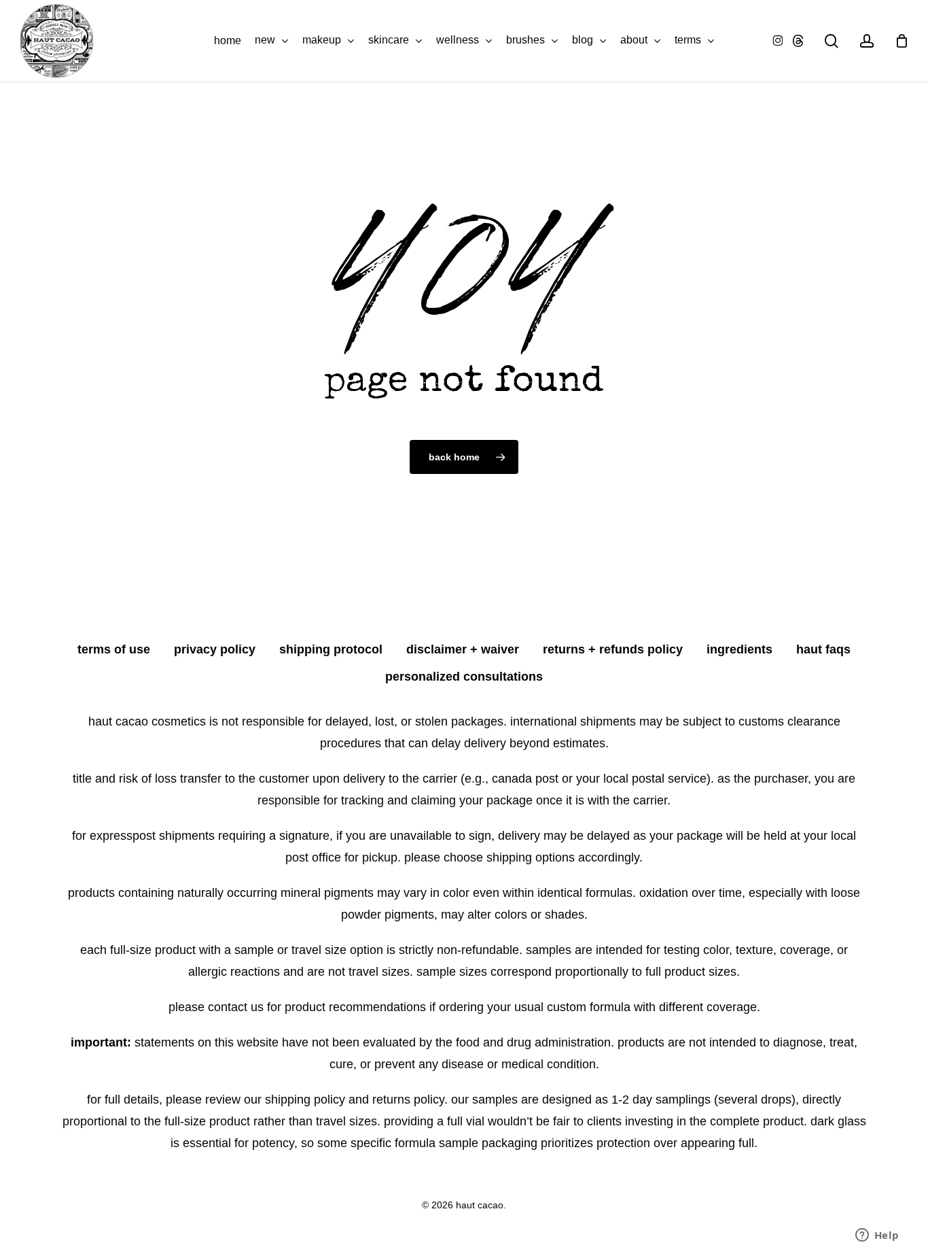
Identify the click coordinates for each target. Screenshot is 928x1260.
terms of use (113, 649)
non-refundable (478, 950)
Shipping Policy (305, 1099)
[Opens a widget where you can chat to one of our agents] (877, 1236)
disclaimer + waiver (462, 649)
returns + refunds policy (613, 649)
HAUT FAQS (823, 649)
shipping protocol (330, 649)
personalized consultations (464, 676)
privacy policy (214, 649)
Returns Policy (408, 1099)
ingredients (739, 649)
